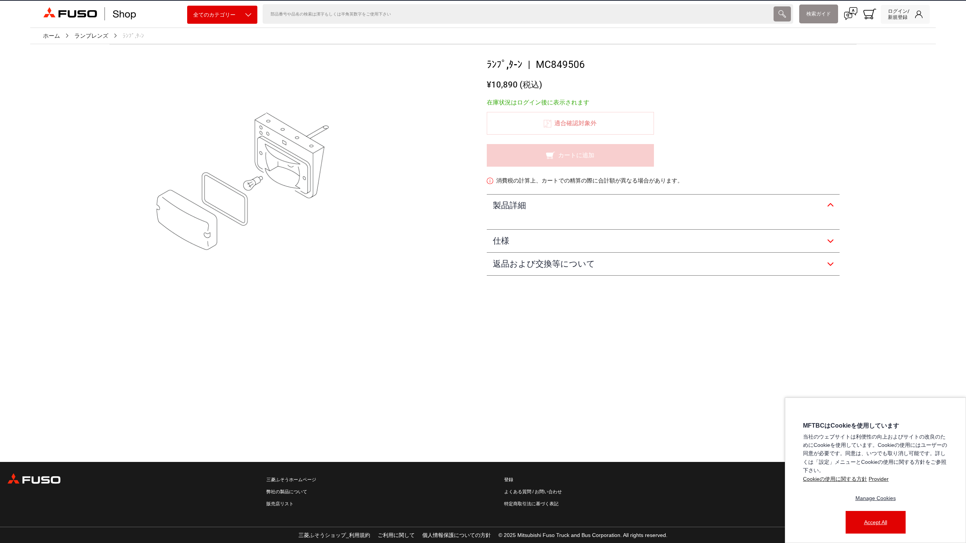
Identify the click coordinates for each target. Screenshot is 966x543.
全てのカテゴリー (214, 15)
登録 (508, 479)
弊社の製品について (286, 491)
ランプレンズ (91, 35)
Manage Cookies (875, 498)
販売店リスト (280, 503)
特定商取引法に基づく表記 (531, 503)
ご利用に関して (396, 535)
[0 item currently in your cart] (869, 14)
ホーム (51, 35)
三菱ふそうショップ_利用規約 (334, 535)
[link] (905, 14)
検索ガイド (818, 14)
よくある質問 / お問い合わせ (533, 491)
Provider (879, 479)
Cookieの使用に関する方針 (835, 479)
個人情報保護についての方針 (456, 535)
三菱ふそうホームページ (291, 479)
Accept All (875, 522)
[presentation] (782, 13)
